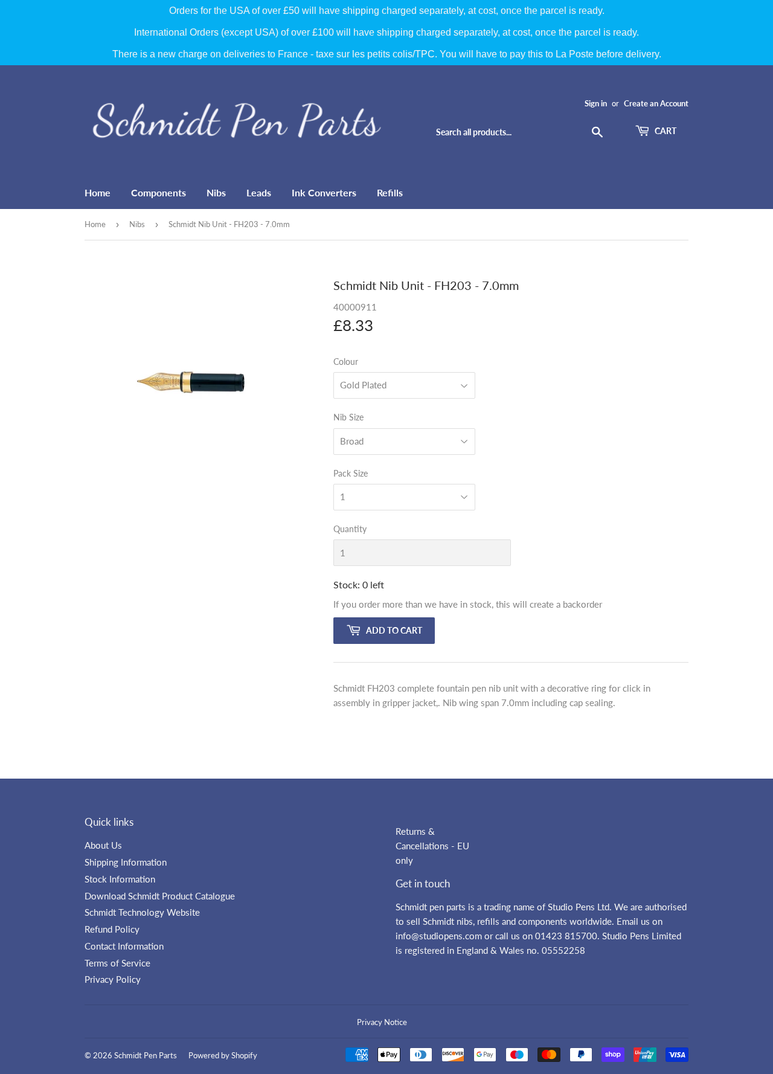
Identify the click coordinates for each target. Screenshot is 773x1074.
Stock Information (120, 878)
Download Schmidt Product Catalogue (160, 895)
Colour (345, 361)
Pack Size (350, 473)
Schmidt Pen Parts (145, 1055)
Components (158, 192)
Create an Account (656, 103)
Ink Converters (324, 192)
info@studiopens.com (439, 935)
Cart (664, 131)
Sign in (596, 103)
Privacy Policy (113, 979)
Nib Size (348, 417)
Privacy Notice (382, 1022)
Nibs (216, 192)
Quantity (350, 529)
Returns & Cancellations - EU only (432, 846)
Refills (390, 192)
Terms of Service (117, 962)
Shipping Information (126, 862)
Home (98, 192)
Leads (258, 192)
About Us (103, 845)
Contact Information (124, 946)
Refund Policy (112, 929)
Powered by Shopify (222, 1055)
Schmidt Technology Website (142, 912)
